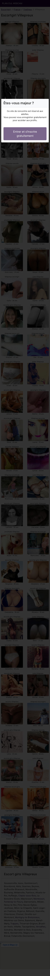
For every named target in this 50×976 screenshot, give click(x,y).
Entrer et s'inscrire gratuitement (25, 133)
